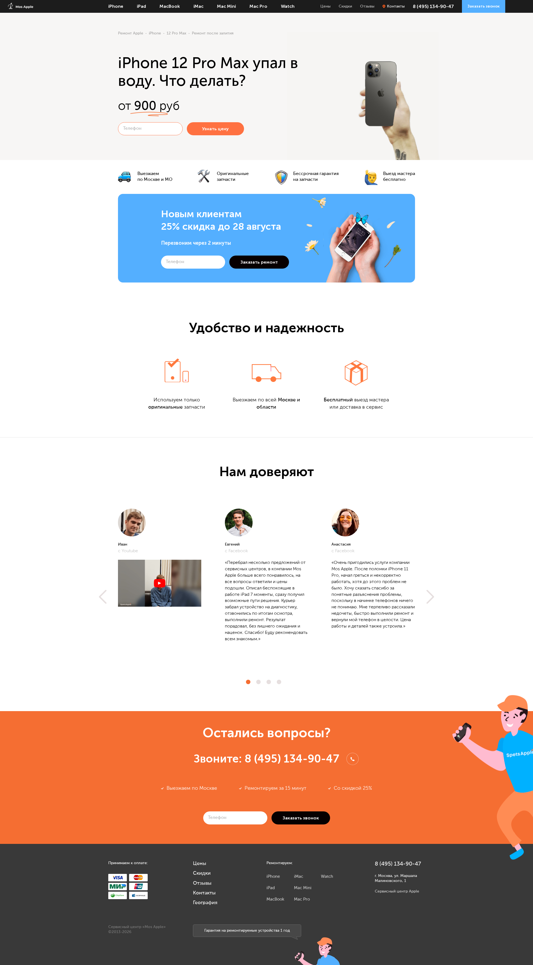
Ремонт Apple (130, 33)
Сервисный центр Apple (397, 891)
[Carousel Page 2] (258, 682)
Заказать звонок (483, 6)
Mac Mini (226, 6)
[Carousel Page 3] (268, 682)
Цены (325, 6)
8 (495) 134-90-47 (433, 6)
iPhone (115, 6)
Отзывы (367, 6)
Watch (288, 6)
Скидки (345, 6)
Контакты (396, 6)
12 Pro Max (176, 33)
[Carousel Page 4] (279, 682)
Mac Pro (258, 6)
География (205, 902)
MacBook (170, 6)
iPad (141, 6)
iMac (198, 6)
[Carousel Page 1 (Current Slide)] (248, 682)
